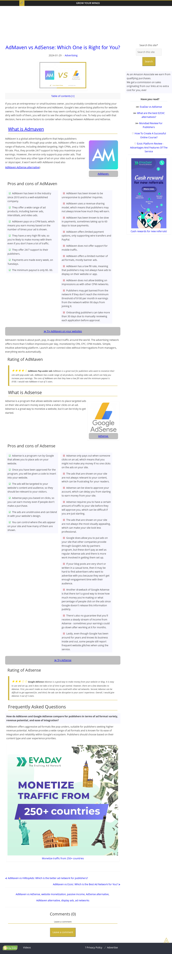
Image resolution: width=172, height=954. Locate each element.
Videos (27, 947)
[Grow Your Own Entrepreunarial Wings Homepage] (21, 3)
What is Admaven (26, 129)
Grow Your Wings (88, 3)
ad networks (82, 900)
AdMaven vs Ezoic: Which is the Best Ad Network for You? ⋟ (86, 884)
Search (149, 61)
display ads (67, 900)
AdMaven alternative (48, 900)
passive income (76, 894)
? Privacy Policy (93, 947)
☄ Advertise (111, 947)
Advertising (71, 55)
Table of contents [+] (62, 96)
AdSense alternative (97, 894)
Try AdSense (64, 660)
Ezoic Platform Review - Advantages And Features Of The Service (149, 147)
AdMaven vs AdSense (28, 894)
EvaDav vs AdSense (151, 106)
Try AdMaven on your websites (64, 331)
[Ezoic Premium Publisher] (10, 949)
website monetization (53, 894)
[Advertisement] (86, 24)
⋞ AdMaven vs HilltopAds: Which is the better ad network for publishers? (46, 878)
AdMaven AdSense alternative (22, 167)
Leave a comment (63, 932)
